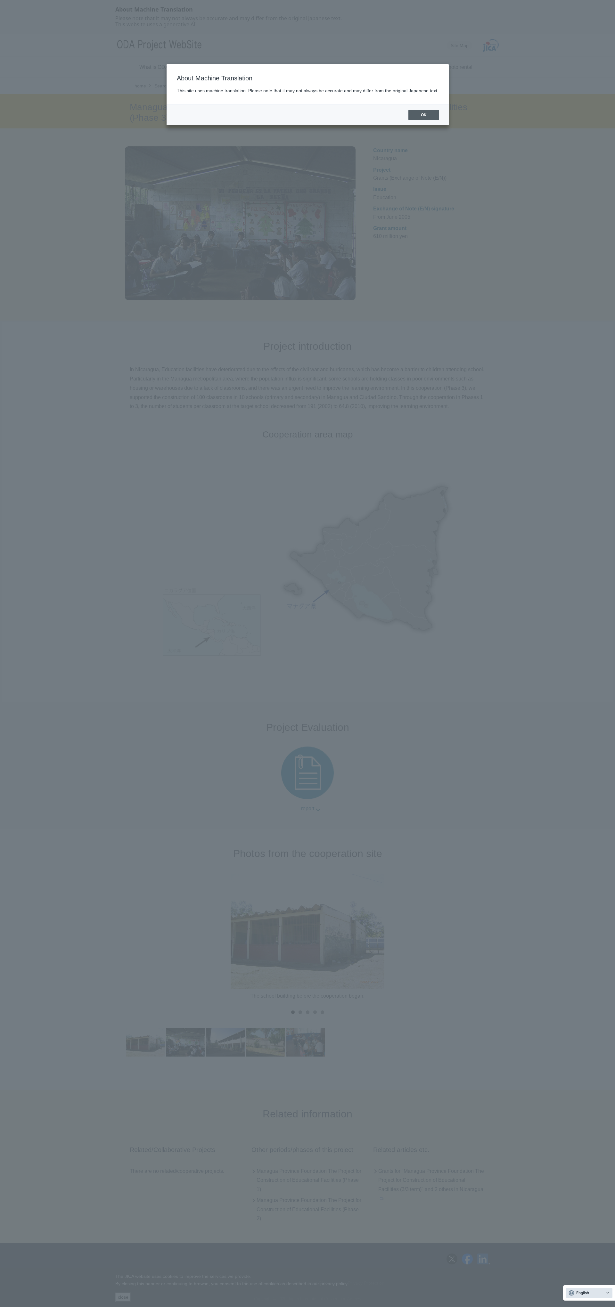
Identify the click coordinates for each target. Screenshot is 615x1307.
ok (424, 115)
